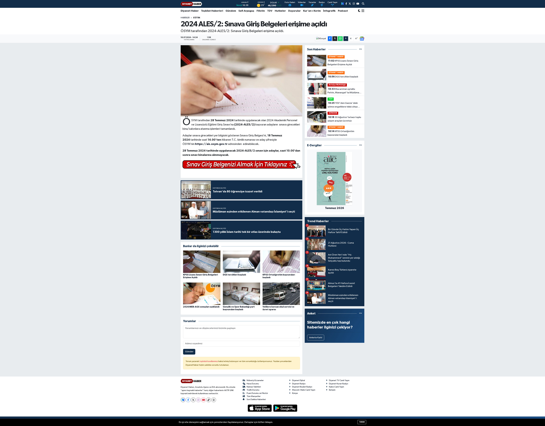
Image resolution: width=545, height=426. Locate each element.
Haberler (185, 18)
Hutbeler (280, 11)
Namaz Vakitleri (254, 387)
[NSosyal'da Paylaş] (321, 38)
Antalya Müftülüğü (337, 85)
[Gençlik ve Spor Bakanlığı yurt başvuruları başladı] (241, 293)
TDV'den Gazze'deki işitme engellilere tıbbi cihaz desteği (343, 105)
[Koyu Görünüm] (359, 11)
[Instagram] (198, 400)
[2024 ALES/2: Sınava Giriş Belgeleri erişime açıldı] (241, 80)
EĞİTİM (196, 18)
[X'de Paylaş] (334, 38)
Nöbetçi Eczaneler (255, 380)
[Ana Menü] (362, 11)
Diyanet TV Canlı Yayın (339, 380)
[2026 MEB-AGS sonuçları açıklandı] (201, 293)
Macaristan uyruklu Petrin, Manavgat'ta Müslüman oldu (344, 91)
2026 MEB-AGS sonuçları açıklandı (201, 307)
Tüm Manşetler (254, 396)
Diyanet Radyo (299, 384)
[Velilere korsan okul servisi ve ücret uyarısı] (281, 293)
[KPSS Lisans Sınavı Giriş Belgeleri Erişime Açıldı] (201, 261)
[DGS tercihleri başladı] (241, 261)
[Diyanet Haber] (191, 4)
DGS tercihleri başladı (234, 275)
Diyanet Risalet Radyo (302, 387)
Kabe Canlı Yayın (336, 387)
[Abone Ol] (362, 39)
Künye (295, 393)
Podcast (343, 11)
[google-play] (285, 408)
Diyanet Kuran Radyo (338, 384)
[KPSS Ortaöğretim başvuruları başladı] (281, 261)
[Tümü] (360, 49)
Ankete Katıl (315, 337)
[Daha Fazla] (345, 38)
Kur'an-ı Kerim (312, 11)
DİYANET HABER (336, 57)
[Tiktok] (208, 400)
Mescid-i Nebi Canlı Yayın (303, 390)
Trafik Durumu (253, 390)
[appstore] (260, 408)
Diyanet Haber (190, 11)
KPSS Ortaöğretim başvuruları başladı (341, 133)
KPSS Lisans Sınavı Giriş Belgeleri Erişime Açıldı (343, 63)
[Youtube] (203, 400)
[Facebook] (188, 400)
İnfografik (329, 11)
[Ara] (363, 4)
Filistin (261, 11)
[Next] (183, 400)
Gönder (189, 351)
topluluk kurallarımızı (208, 361)
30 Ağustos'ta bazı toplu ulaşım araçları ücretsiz (344, 119)
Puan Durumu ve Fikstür (257, 393)
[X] (193, 400)
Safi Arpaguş (246, 11)
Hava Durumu (253, 384)
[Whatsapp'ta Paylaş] (340, 38)
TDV (269, 11)
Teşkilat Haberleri (212, 11)
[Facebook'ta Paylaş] (330, 38)
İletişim (332, 390)
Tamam (362, 422)
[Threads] (213, 400)
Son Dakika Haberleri (256, 399)
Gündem (231, 11)
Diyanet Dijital (298, 380)
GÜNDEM (333, 113)
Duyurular (294, 11)
